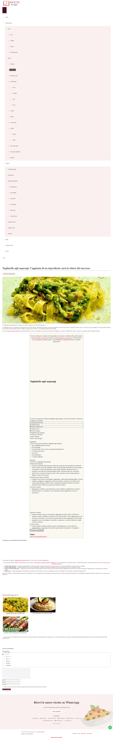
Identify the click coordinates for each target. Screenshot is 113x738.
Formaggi (15, 93)
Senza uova (12, 210)
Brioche (14, 134)
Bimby (7, 239)
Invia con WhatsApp (37, 530)
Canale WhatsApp (56, 711)
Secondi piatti (13, 81)
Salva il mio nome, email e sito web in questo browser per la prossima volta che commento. (25, 686)
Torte (11, 34)
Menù (9, 58)
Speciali (7, 163)
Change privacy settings (56, 723)
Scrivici (7, 251)
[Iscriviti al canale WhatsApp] (110, 727)
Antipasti (12, 63)
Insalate (12, 116)
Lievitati (12, 128)
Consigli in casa (11, 227)
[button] (4, 258)
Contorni (12, 110)
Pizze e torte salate (14, 145)
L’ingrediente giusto (12, 169)
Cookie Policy (89, 733)
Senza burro (12, 198)
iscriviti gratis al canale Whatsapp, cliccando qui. (45, 562)
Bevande (12, 157)
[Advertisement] (56, 361)
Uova (14, 99)
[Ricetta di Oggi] (11, 3)
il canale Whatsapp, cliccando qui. (62, 338)
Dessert (12, 46)
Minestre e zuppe (14, 75)
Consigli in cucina (11, 221)
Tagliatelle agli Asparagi (20, 560)
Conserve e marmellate (15, 151)
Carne (14, 87)
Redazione (75, 733)
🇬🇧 (61, 718)
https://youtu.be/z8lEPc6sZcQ (38, 536)
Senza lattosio (13, 192)
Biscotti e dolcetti (13, 52)
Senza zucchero (13, 216)
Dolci (9, 28)
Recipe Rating (5, 651)
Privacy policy (83, 733)
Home (7, 17)
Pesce (14, 104)
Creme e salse (13, 122)
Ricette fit (10, 233)
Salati (14, 140)
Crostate (12, 40)
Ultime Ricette (9, 23)
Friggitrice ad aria (9, 245)
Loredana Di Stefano (41, 731)
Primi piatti (12, 69)
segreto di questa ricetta (13, 331)
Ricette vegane (13, 186)
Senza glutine (13, 204)
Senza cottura (11, 175)
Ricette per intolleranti (12, 180)
